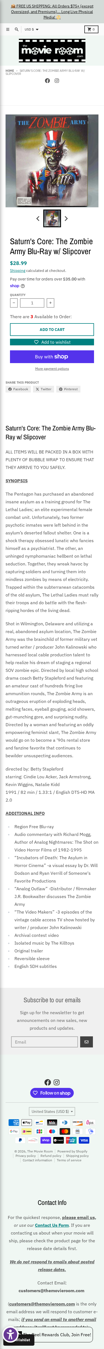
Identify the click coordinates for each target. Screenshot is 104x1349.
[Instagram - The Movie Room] (56, 80)
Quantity (18, 295)
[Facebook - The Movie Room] (47, 80)
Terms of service (69, 1160)
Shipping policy (77, 1156)
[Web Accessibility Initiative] (10, 1334)
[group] (52, 218)
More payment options (52, 368)
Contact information (37, 1160)
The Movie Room (40, 1151)
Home (10, 71)
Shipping (17, 270)
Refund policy (50, 1156)
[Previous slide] (38, 218)
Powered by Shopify (72, 1151)
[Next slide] (66, 218)
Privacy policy (26, 1156)
